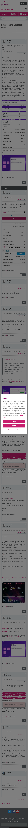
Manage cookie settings (14, 430)
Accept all (14, 421)
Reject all (14, 425)
